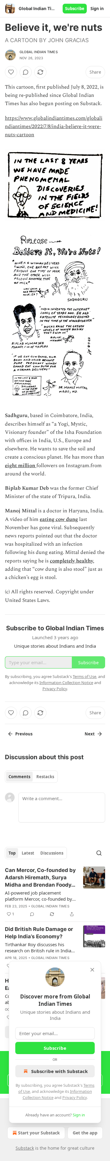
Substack (25, 1148)
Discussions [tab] (51, 853)
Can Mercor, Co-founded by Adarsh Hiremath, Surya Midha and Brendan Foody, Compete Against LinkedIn (40, 877)
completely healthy (71, 561)
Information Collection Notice (66, 682)
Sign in (97, 8)
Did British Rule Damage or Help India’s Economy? (39, 932)
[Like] (11, 72)
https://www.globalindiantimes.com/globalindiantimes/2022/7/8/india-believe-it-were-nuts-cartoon (53, 126)
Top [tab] (12, 853)
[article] (55, 892)
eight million (20, 466)
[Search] (99, 853)
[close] (92, 970)
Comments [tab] (19, 776)
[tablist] (31, 777)
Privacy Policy (74, 1097)
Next (90, 734)
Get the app (85, 1133)
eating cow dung (59, 519)
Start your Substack (39, 1133)
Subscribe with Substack (59, 1071)
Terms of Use (84, 676)
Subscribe (74, 8)
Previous (23, 734)
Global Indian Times (39, 52)
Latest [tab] (28, 853)
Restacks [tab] (45, 776)
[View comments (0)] (26, 72)
